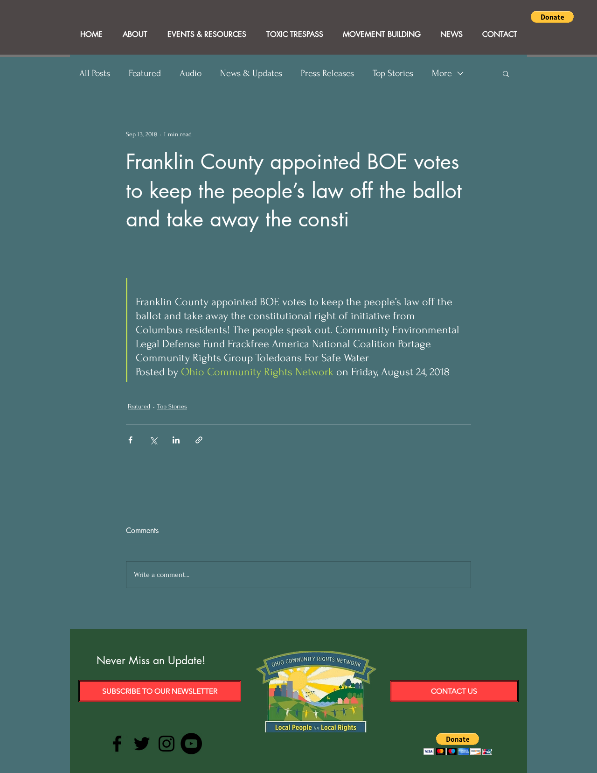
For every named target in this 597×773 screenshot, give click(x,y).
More (442, 73)
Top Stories (393, 73)
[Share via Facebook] (130, 440)
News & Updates (251, 73)
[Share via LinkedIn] (176, 440)
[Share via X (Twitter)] (153, 440)
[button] (552, 17)
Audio (190, 73)
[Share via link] (198, 440)
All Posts (94, 73)
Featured (145, 73)
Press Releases (327, 73)
